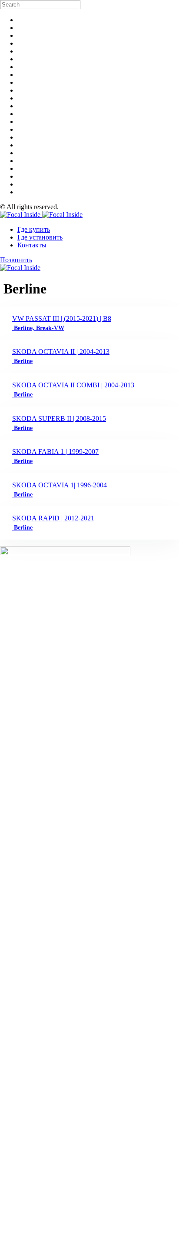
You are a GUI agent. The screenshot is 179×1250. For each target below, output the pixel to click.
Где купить (33, 229)
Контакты (31, 245)
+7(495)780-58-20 (89, 1224)
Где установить (40, 237)
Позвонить (16, 259)
